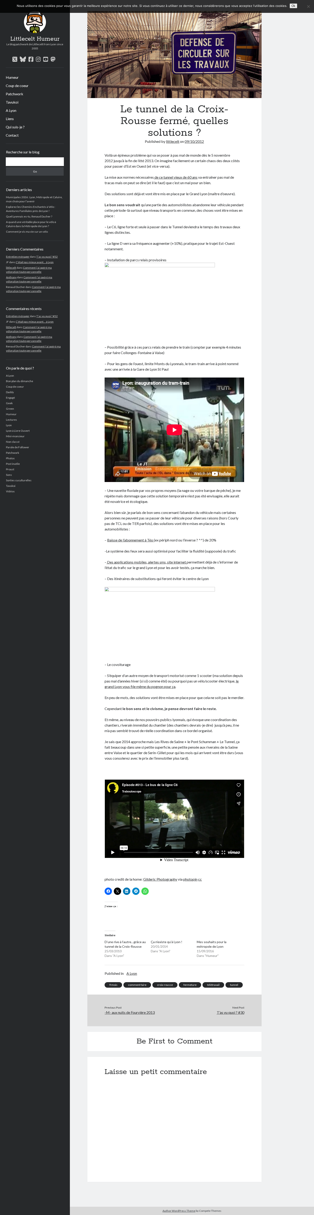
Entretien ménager (17, 256)
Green (10, 408)
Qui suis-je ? (15, 127)
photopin (190, 879)
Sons (9, 474)
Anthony (11, 277)
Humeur (12, 77)
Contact (12, 135)
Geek (9, 403)
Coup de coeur (17, 85)
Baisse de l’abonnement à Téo (130, 540)
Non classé (13, 441)
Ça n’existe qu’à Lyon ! (166, 942)
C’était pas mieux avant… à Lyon (35, 262)
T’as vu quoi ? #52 (47, 256)
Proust (10, 469)
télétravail (213, 985)
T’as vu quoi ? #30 (230, 1012)
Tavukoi (12, 102)
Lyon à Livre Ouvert (18, 430)
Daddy (10, 392)
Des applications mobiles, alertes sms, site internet (146, 562)
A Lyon (11, 110)
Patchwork (14, 94)
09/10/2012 (194, 141)
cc (200, 879)
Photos (10, 458)
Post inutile (13, 463)
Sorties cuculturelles (18, 480)
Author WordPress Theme (179, 1210)
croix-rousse (165, 985)
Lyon (9, 425)
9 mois (113, 985)
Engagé (10, 397)
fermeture (190, 985)
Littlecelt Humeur (35, 39)
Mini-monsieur (15, 436)
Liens (10, 118)
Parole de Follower (17, 447)
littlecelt (11, 267)
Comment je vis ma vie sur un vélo (27, 231)
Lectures (11, 419)
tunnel (234, 985)
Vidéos (10, 491)
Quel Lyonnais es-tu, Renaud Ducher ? (29, 216)
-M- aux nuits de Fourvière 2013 (130, 1012)
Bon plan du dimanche (19, 381)
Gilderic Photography (160, 879)
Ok (293, 6)
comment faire (137, 985)
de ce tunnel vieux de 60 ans (175, 177)
